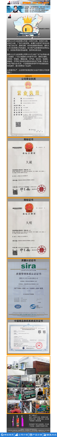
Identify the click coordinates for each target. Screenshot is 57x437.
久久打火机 (27, 429)
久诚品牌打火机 (41, 430)
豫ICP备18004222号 (33, 429)
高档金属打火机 (21, 430)
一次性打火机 (10, 430)
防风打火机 (15, 430)
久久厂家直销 (47, 430)
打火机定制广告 (28, 430)
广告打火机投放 (34, 430)
